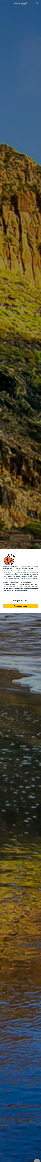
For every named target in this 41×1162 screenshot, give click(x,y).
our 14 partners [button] (23, 567)
